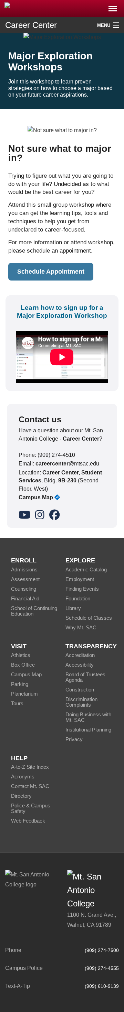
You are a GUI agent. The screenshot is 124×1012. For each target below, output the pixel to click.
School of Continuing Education (34, 611)
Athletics (20, 655)
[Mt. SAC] (62, 8)
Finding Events (82, 589)
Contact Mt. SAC (30, 786)
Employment (79, 579)
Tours (17, 703)
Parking (19, 684)
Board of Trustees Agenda (85, 677)
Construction (79, 689)
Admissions (24, 569)
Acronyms (22, 776)
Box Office (23, 665)
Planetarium (24, 694)
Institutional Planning (88, 730)
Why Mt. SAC (80, 627)
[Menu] (112, 6)
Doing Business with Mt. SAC (88, 717)
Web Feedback (28, 821)
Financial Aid (25, 598)
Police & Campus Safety (30, 808)
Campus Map (26, 674)
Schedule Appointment (50, 271)
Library (73, 608)
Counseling (23, 589)
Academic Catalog (86, 569)
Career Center (31, 25)
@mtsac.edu (67, 463)
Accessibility (79, 665)
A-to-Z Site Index (30, 767)
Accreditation (80, 655)
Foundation (77, 598)
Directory (21, 796)
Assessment (25, 579)
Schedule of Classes (88, 618)
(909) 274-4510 (56, 455)
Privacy (74, 739)
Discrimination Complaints (81, 702)
